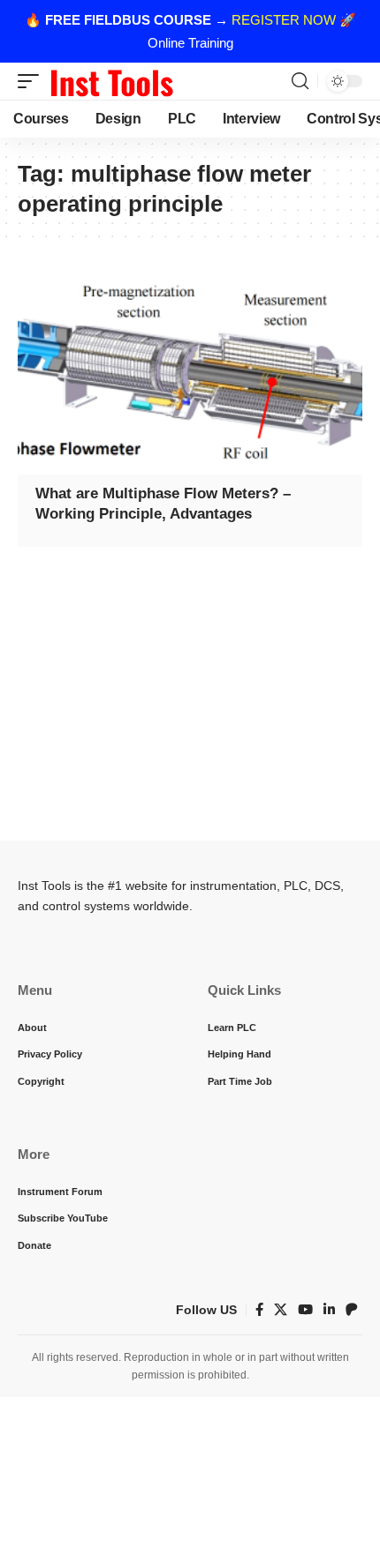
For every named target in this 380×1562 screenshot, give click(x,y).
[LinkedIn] (329, 1309)
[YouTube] (305, 1309)
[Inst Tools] (111, 81)
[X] (281, 1309)
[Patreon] (351, 1309)
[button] (33, 81)
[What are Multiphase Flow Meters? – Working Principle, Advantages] (190, 371)
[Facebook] (259, 1309)
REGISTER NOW (284, 19)
